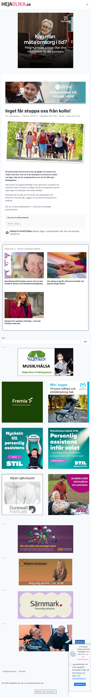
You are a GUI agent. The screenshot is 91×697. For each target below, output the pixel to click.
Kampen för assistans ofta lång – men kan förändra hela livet (23, 322)
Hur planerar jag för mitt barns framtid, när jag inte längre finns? (65, 282)
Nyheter (61, 116)
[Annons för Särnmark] (45, 618)
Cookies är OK (80, 684)
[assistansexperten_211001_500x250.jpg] (45, 552)
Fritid (10, 224)
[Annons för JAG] (68, 514)
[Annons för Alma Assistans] (45, 92)
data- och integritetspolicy (83, 656)
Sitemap (22, 671)
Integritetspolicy (10, 671)
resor (17, 224)
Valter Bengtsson (14, 116)
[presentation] (24, 265)
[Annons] (45, 67)
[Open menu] (87, 4)
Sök (3, 338)
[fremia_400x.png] (22, 402)
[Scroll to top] (5, 688)
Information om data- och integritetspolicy (79, 676)
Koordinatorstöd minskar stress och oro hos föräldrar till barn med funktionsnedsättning (24, 282)
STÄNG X (80, 642)
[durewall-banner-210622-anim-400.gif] (22, 494)
